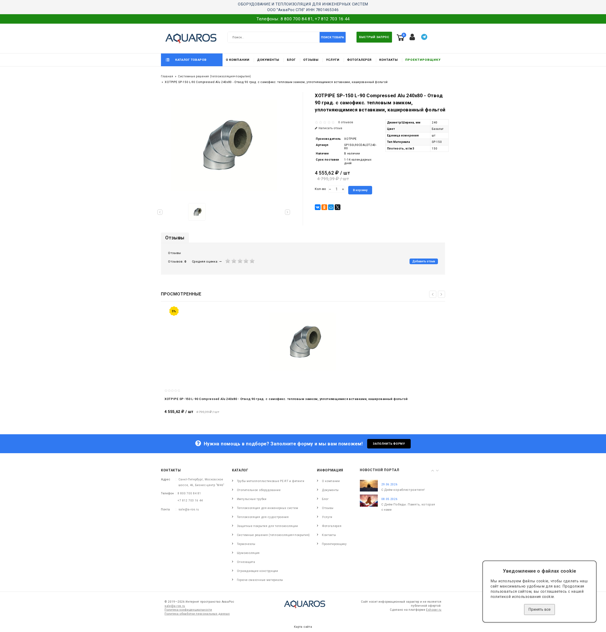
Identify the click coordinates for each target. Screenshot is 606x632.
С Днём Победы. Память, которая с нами (408, 507)
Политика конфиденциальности (188, 609)
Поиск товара (332, 37)
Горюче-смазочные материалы (260, 580)
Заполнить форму (389, 443)
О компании (238, 59)
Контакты (388, 59)
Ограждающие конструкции (257, 571)
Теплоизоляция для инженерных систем (267, 508)
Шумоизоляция (248, 553)
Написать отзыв (331, 128)
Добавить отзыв (423, 261)
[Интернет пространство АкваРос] (189, 38)
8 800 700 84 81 (297, 18)
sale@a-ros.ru (188, 509)
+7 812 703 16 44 (332, 18)
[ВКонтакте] (318, 207)
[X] (337, 207)
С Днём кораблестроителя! (403, 490)
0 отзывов (345, 122)
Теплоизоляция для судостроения (263, 517)
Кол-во (320, 189)
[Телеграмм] (424, 37)
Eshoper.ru (433, 609)
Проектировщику (423, 59)
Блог (291, 59)
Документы (268, 59)
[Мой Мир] (331, 207)
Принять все (539, 609)
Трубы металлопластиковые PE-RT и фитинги (270, 481)
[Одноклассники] (324, 207)
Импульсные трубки (252, 499)
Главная (167, 76)
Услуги (332, 59)
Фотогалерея (359, 59)
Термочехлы (246, 544)
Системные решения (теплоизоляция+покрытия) (214, 76)
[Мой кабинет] (412, 37)
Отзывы (311, 59)
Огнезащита (246, 562)
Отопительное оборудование (259, 490)
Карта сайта (303, 626)
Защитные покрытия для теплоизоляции (267, 526)
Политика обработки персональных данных (197, 613)
